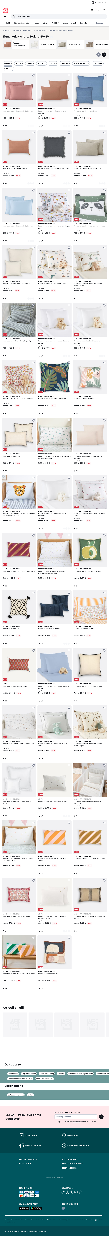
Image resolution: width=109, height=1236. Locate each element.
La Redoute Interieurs (16, 1095)
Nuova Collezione (41, 23)
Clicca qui (77, 1122)
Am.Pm (30, 1095)
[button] (103, 10)
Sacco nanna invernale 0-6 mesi (20, 1079)
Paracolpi (61, 1074)
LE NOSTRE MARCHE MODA (69, 1168)
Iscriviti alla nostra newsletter (67, 1112)
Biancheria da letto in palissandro (80, 1074)
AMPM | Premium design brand (64, 23)
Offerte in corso (51, 1220)
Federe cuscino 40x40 (44, 1079)
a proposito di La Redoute (28, 1159)
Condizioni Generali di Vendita (13, 1220)
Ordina (7, 63)
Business (99, 23)
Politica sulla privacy (64, 1220)
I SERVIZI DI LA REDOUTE (69, 1159)
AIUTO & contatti (25, 1163)
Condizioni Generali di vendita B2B (34, 1220)
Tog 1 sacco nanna (29, 1074)
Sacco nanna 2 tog (47, 1074)
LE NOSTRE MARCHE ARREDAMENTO (72, 1163)
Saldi (8, 23)
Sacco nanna (13, 1074)
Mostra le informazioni (54, 1178)
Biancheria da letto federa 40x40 (60, 30)
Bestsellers (84, 23)
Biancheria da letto (22, 23)
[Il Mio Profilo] (92, 10)
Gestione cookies (78, 1220)
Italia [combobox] (100, 1220)
